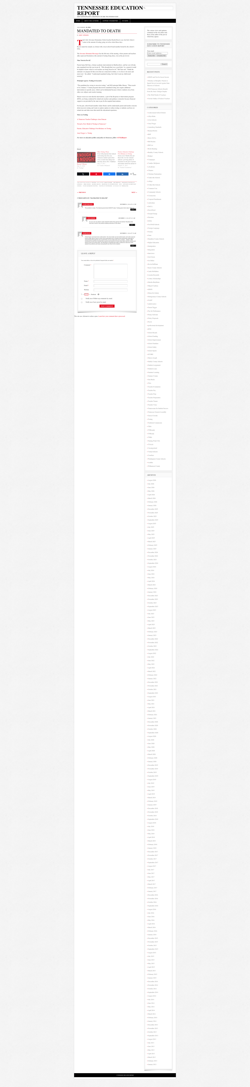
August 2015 (152, 953)
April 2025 (151, 538)
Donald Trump (152, 214)
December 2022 (153, 639)
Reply (133, 209)
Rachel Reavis (96, 184)
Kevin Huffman (153, 264)
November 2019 (153, 769)
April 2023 (151, 624)
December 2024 (153, 552)
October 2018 (152, 815)
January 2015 (152, 978)
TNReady (151, 434)
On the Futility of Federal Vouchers (159, 98)
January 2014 (152, 1021)
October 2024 (152, 559)
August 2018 (152, 823)
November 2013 (153, 1028)
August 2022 (152, 653)
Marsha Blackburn (153, 282)
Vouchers (151, 455)
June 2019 (151, 787)
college (150, 181)
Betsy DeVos (152, 138)
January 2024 (152, 592)
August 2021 (152, 696)
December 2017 (153, 852)
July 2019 (151, 783)
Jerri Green (151, 257)
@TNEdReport (122, 138)
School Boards (152, 333)
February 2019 (152, 801)
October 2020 (152, 729)
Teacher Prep (152, 394)
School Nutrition (153, 343)
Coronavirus (152, 196)
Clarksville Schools (154, 178)
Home (78, 21)
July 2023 (151, 614)
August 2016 (152, 909)
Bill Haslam (151, 141)
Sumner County (153, 376)
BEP (149, 134)
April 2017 (151, 880)
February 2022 (152, 675)
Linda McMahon (153, 271)
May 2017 (151, 877)
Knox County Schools (155, 268)
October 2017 (152, 859)
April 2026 (151, 495)
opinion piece (152, 304)
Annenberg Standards (154, 127)
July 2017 (151, 870)
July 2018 (151, 826)
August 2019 (152, 779)
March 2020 (152, 754)
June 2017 (151, 873)
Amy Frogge (117, 182)
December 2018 (153, 808)
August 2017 (152, 866)
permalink (125, 186)
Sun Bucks (151, 379)
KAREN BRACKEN (88, 204)
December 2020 (153, 722)
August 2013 (152, 1039)
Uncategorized (152, 448)
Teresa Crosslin (153, 416)
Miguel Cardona (153, 286)
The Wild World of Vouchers (157, 95)
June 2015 (151, 960)
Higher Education (153, 242)
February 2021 (152, 715)
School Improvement (154, 340)
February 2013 (152, 1061)
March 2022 (152, 671)
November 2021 (153, 686)
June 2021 (151, 700)
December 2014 (153, 981)
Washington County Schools (157, 459)
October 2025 (152, 516)
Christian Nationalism (154, 174)
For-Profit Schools (153, 224)
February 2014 (152, 1017)
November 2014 (153, 985)
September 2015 (153, 949)
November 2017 (153, 855)
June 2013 (151, 1046)
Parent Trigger (152, 307)
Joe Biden (151, 260)
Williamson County (154, 466)
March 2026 (152, 498)
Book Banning (152, 149)
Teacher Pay (152, 390)
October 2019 (152, 772)
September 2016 (153, 906)
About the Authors (91, 21)
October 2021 (152, 689)
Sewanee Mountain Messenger (89, 53)
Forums (150, 232)
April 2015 (151, 967)
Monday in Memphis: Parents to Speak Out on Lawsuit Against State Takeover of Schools (158, 83)
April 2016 (151, 924)
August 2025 (152, 523)
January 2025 (152, 549)
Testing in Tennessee (105, 186)
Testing (94, 182)
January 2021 (152, 718)
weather (150, 462)
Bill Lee (150, 145)
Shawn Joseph (152, 358)
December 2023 (153, 596)
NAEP (150, 300)
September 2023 (153, 606)
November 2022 (153, 642)
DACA (150, 206)
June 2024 (151, 574)
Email (86, 285)
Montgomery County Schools (157, 297)
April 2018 (151, 837)
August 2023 (152, 610)
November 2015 (153, 942)
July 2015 (151, 956)
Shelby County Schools (155, 361)
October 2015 (152, 945)
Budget (150, 156)
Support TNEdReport (110, 21)
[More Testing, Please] (107, 158)
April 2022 (151, 668)
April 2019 (151, 794)
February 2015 (152, 974)
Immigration (152, 246)
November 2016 (153, 898)
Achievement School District (157, 113)
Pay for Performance (154, 311)
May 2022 (151, 664)
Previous (81, 192)
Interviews (151, 253)
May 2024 (151, 577)
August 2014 (152, 996)
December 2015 (153, 938)
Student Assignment (154, 365)
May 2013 (151, 1050)
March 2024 (152, 585)
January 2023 (152, 635)
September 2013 (153, 1035)
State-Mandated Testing (90, 186)
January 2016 (152, 934)
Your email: (150, 51)
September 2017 (153, 862)
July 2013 (151, 1043)
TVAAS (150, 444)
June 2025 (151, 531)
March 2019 (152, 797)
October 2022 (152, 646)
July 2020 (151, 740)
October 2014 (152, 989)
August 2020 (152, 736)
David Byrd (151, 210)
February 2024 (152, 588)
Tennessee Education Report (110, 10)
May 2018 (151, 834)
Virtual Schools (153, 452)
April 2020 (151, 751)
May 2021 (151, 704)
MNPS (150, 289)
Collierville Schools (154, 185)
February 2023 (152, 632)
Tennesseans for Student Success (158, 408)
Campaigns (151, 159)
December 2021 (153, 682)
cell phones (151, 167)
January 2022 (152, 678)
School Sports (152, 351)
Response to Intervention (110, 184)
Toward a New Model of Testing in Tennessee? (91, 124)
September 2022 (153, 650)
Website (86, 290)
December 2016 (153, 895)
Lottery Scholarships (154, 278)
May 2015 (151, 963)
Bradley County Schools (155, 152)
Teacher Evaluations (154, 387)
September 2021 (153, 693)
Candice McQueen (154, 163)
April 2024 (151, 581)
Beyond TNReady (82, 164)
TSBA (150, 437)
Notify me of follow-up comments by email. (99, 298)
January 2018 (152, 848)
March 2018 (152, 841)
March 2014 (152, 1014)
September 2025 (153, 520)
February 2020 (152, 758)
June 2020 (151, 743)
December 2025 (153, 509)
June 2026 (151, 487)
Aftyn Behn (151, 116)
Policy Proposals (153, 318)
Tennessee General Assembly (157, 412)
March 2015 (152, 971)
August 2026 (152, 480)
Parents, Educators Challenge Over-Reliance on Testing (94, 128)
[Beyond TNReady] (86, 157)
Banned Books (152, 131)
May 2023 (151, 621)
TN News (125, 21)
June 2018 (151, 830)
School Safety (152, 347)
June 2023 (151, 617)
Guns (149, 235)
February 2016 (152, 931)
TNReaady (151, 430)
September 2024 (153, 563)
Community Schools (154, 192)
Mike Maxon (87, 184)
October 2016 (152, 902)
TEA (149, 383)
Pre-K (150, 322)
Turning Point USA (154, 441)
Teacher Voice (152, 405)
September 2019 (153, 776)
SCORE (150, 354)
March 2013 (152, 1057)
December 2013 (153, 1025)
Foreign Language (153, 228)
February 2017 (152, 888)
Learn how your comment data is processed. (111, 316)
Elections (151, 217)
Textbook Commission (155, 423)
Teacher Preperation (154, 397)
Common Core (152, 188)
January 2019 (152, 805)
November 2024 (153, 556)
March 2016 (152, 927)
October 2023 (152, 603)
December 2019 (153, 765)
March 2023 (152, 628)
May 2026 (151, 491)
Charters (150, 170)
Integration (151, 250)
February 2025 (152, 545)
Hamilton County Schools (156, 239)
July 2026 (151, 484)
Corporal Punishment (154, 199)
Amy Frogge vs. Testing (84, 133)
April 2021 (151, 707)
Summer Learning (153, 372)
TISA (149, 426)
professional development (156, 325)
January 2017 (152, 891)
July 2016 (151, 913)
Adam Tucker (108, 182)
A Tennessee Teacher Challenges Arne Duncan (91, 119)
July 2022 (151, 657)
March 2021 (152, 711)
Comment (87, 265)
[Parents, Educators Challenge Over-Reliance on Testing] (128, 159)
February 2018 (152, 844)
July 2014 (151, 999)
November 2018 (153, 812)
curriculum (151, 203)
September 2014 (153, 992)
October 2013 (152, 1032)
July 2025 (151, 527)
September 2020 (153, 733)
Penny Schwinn (153, 315)
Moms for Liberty (153, 293)
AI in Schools (152, 120)
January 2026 (152, 505)
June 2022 (151, 660)
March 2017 (152, 884)
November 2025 (153, 513)
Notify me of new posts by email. (96, 302)
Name (86, 281)
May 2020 (151, 747)
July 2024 (151, 570)
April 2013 (151, 1053)
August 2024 (152, 567)
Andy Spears (84, 35)
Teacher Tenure (153, 401)
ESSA (150, 221)
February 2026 (152, 502)
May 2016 (151, 920)
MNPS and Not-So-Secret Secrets (158, 77)
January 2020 (152, 761)
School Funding (153, 336)
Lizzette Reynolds (153, 275)
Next (134, 192)
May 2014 (151, 1007)
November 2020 (153, 725)
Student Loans (152, 369)
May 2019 (151, 790)
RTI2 (120, 184)
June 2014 (151, 1003)
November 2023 (153, 599)
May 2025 (151, 534)
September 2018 (153, 819)
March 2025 (152, 541)
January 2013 (152, 1064)
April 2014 (151, 1010)
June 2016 (151, 916)
